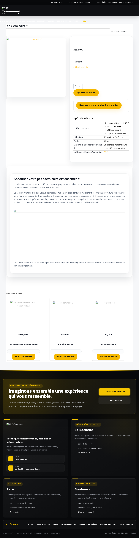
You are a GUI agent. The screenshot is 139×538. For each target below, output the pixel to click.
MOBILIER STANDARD (45, 21)
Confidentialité (123, 533)
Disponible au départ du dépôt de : (88, 146)
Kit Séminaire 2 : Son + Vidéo (23, 345)
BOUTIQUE (73, 21)
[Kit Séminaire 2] (36, 67)
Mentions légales (110, 533)
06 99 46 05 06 (57, 2)
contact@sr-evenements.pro (80, 2)
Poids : (77, 141)
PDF (106, 152)
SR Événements (80, 67)
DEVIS (85, 21)
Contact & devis (126, 524)
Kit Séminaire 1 (108, 345)
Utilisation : (79, 137)
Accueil (31, 524)
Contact (133, 533)
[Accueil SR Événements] (11, 10)
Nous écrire (14, 512)
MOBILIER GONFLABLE (26, 21)
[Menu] (132, 32)
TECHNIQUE (62, 21)
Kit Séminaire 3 (65, 345)
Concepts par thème (88, 524)
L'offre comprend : (82, 128)
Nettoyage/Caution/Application (88, 152)
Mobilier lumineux (108, 524)
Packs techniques (68, 524)
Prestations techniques (47, 524)
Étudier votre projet (86, 512)
